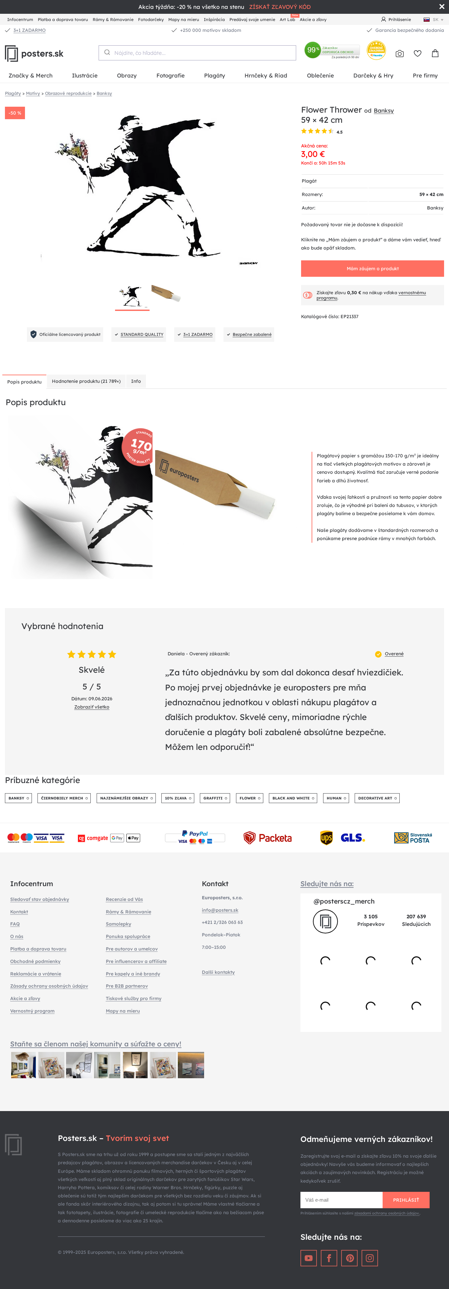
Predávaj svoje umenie (252, 19)
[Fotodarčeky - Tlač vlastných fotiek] (399, 53)
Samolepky (118, 924)
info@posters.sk (220, 910)
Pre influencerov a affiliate (136, 961)
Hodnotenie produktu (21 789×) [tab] (86, 381)
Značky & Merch (31, 75)
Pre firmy (425, 75)
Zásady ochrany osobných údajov (49, 986)
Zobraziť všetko (91, 707)
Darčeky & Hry (373, 75)
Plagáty (214, 75)
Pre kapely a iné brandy (133, 974)
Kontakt (19, 912)
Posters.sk (49, 53)
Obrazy (127, 75)
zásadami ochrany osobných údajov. (387, 1213)
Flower (248, 798)
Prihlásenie (400, 19)
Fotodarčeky (151, 19)
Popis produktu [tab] (24, 382)
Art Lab (288, 18)
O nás (16, 936)
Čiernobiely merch (62, 798)
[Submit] (106, 52)
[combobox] (197, 52)
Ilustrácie (85, 75)
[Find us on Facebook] (329, 1258)
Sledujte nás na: (327, 883)
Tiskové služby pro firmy (133, 998)
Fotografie (170, 75)
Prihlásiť (406, 1200)
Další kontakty (218, 972)
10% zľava (176, 798)
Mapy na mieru (183, 19)
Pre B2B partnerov (127, 986)
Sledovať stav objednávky (39, 899)
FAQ (15, 924)
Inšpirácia (214, 19)
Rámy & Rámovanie (113, 19)
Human (334, 798)
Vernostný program (32, 1011)
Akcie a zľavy (313, 19)
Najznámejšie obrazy (124, 798)
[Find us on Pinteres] (349, 1258)
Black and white (291, 798)
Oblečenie (320, 75)
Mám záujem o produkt (373, 269)
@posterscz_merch (344, 901)
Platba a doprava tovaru (63, 19)
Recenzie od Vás (124, 899)
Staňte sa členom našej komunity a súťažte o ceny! (95, 1043)
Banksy (384, 110)
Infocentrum (20, 19)
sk (435, 19)
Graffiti (213, 798)
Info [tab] (136, 381)
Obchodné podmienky (35, 961)
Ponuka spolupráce (128, 936)
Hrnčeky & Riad (266, 75)
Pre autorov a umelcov (132, 949)
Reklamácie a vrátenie (35, 974)
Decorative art (375, 798)
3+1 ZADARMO (29, 30)
